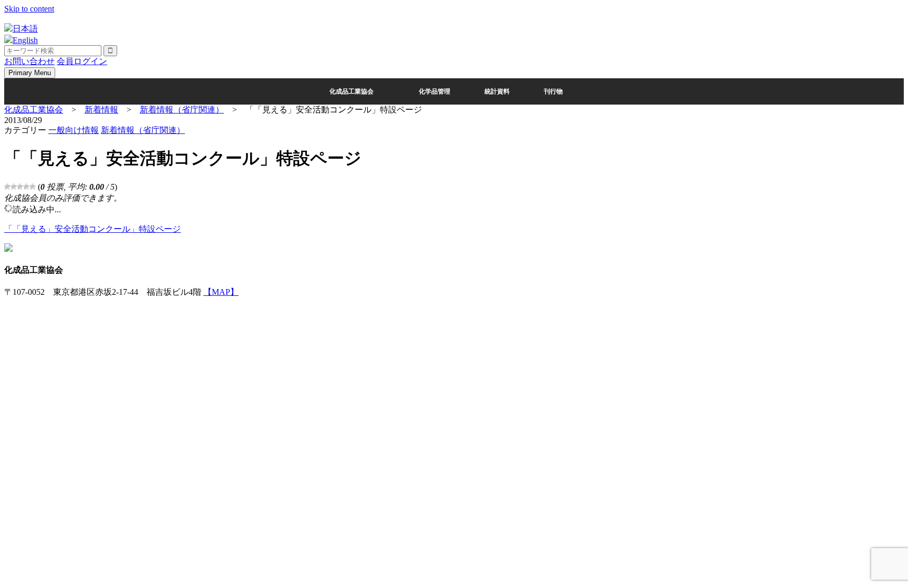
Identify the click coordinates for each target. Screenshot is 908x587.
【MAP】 (221, 291)
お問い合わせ (29, 61)
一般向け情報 (73, 130)
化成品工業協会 (351, 91)
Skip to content (29, 8)
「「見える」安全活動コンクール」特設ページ (92, 228)
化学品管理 (434, 91)
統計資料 (497, 91)
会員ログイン (82, 61)
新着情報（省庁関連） (143, 130)
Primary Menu (29, 73)
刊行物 (553, 91)
